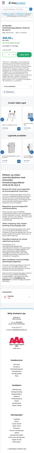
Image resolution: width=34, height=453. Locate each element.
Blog (16, 376)
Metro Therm (17, 426)
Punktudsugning (16, 398)
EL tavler (12, 13)
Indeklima (17, 396)
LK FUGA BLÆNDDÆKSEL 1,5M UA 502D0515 (11, 157)
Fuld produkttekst (9, 86)
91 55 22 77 (18, 327)
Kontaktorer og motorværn (23, 13)
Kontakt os (16, 367)
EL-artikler (4, 13)
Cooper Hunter (16, 423)
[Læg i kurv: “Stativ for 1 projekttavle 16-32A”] (18, 128)
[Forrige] (2, 119)
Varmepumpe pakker (16, 435)
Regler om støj (16, 439)
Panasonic (16, 428)
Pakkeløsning (16, 389)
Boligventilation (17, 394)
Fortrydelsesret (16, 371)
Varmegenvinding (16, 392)
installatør (17, 419)
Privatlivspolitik (16, 373)
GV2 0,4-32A (19, 14)
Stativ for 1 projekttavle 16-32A (9, 125)
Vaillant (16, 433)
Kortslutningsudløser (8, 14)
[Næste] (32, 119)
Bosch (17, 421)
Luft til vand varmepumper (16, 437)
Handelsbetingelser (16, 369)
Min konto (17, 364)
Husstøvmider (16, 403)
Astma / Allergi (16, 405)
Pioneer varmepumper (17, 430)
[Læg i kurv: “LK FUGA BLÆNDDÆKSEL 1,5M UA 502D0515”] (18, 161)
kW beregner (17, 442)
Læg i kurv (24, 54)
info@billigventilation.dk (19, 330)
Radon (17, 401)
